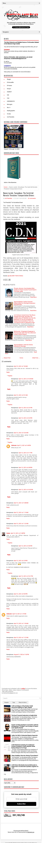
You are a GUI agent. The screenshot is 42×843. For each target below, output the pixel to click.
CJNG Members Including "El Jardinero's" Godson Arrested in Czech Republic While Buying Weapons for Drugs (23, 746)
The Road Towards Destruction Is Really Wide (24, 715)
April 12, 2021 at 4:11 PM (25, 452)
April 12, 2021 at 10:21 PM (26, 576)
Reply (8, 372)
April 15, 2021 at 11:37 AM (21, 637)
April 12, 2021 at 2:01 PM (25, 407)
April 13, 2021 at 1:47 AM (19, 614)
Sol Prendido (10, 117)
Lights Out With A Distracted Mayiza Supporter (24, 735)
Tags (13, 702)
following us (30, 832)
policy (8, 71)
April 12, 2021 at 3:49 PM (24, 445)
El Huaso (9, 85)
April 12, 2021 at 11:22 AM (21, 523)
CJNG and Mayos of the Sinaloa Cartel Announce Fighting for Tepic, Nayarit (22, 706)
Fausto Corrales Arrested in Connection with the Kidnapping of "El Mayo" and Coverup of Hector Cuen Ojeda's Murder (24, 726)
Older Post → (36, 358)
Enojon (9, 88)
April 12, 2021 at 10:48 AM (21, 503)
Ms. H (8, 107)
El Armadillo (10, 82)
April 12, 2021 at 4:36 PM (25, 546)
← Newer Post (6, 358)
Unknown (14, 445)
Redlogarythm (11, 110)
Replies (10, 375)
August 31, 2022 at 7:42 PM (21, 654)
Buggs (9, 79)
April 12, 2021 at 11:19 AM (21, 512)
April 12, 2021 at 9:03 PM (20, 594)
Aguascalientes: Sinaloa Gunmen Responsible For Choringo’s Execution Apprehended (24, 303)
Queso (8, 533)
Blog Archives (23, 702)
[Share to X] (8, 280)
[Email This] (4, 280)
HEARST (9, 92)
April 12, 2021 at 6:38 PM (25, 467)
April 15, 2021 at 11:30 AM (21, 623)
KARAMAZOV (11, 101)
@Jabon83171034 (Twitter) (15, 275)
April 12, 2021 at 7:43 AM (21, 366)
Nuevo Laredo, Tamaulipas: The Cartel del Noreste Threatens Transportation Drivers (18, 194)
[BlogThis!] (6, 280)
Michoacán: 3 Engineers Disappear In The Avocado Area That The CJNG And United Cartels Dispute (25, 333)
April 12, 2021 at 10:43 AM (26, 379)
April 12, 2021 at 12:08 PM (18, 533)
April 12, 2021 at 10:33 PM (26, 489)
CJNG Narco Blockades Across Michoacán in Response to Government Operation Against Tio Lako (24, 766)
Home (5, 187)
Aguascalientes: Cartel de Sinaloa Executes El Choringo (23, 345)
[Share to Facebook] (10, 280)
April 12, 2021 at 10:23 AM (21, 432)
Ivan (8, 98)
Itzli (8, 95)
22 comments (32, 198)
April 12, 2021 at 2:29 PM (20, 560)
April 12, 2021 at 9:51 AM (21, 395)
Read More (33, 297)
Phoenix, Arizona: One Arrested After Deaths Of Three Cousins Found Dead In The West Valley (25, 290)
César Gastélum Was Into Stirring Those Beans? (24, 755)
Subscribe (21, 804)
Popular (6, 702)
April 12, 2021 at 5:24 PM (25, 418)
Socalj (9, 114)
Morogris (9, 104)
